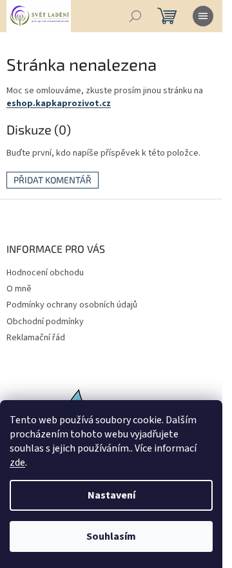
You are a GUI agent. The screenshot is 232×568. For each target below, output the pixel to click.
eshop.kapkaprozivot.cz (58, 103)
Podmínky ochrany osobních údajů (71, 304)
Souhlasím (111, 536)
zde (17, 462)
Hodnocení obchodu (45, 272)
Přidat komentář (53, 179)
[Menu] (203, 16)
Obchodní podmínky (45, 321)
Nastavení (111, 495)
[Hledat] (135, 16)
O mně (19, 288)
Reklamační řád (35, 337)
